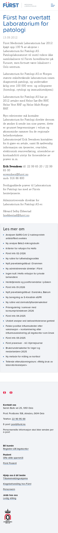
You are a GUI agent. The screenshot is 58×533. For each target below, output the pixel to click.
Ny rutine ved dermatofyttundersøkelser (26, 302)
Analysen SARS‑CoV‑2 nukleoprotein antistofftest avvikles (25, 236)
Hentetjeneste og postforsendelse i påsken (28, 282)
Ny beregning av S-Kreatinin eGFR (24, 297)
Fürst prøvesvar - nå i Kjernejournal (24, 343)
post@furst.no (18, 424)
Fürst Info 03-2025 (16, 337)
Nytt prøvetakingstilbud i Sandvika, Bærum (28, 292)
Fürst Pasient (10, 463)
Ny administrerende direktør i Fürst (24, 268)
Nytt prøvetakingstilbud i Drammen (24, 263)
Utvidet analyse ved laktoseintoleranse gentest (30, 320)
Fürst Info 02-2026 (16, 253)
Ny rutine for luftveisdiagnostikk (22, 258)
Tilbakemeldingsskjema (15, 478)
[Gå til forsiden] (20, 5)
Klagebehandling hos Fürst (17, 484)
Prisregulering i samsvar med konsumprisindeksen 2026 (21, 309)
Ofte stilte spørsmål (13, 458)
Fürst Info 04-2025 (16, 315)
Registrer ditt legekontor (16, 449)
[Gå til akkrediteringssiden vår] (7, 516)
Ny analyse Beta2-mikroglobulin (22, 243)
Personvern (9, 489)
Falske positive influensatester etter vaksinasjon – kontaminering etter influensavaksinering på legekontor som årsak (30, 329)
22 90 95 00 (19, 418)
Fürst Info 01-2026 (15, 287)
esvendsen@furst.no (15, 174)
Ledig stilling (9, 498)
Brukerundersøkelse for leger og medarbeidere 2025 (23, 349)
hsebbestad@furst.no (16, 215)
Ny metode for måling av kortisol (23, 356)
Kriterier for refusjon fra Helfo (21, 248)
